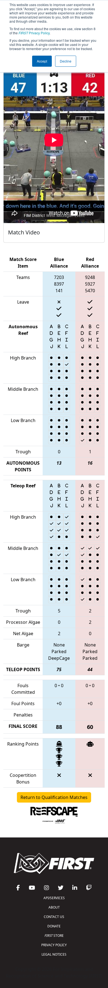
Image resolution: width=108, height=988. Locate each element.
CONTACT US (54, 916)
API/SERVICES (54, 898)
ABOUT (54, 907)
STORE (54, 935)
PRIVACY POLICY (54, 945)
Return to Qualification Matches (54, 797)
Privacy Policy (34, 32)
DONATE (54, 926)
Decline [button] (65, 61)
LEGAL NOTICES (54, 954)
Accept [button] (42, 61)
